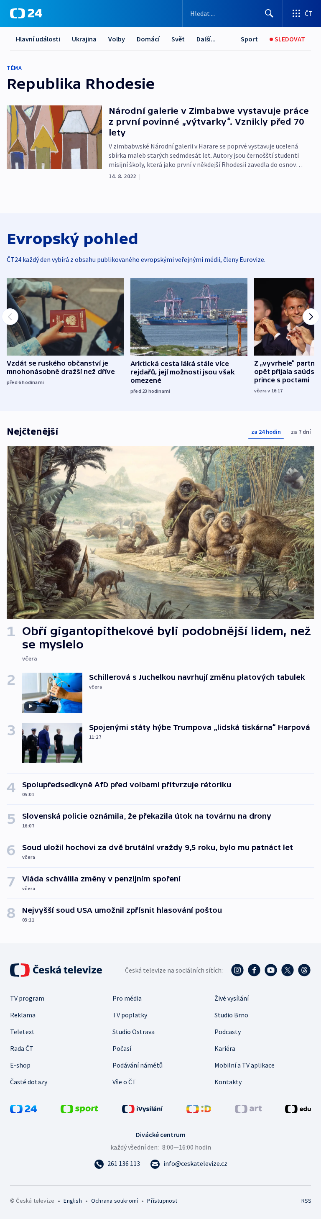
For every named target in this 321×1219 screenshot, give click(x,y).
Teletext (22, 1031)
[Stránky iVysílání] (142, 1108)
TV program (27, 998)
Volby (116, 39)
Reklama (23, 1015)
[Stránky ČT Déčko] (198, 1108)
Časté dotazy (28, 1082)
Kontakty (228, 1082)
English (73, 1200)
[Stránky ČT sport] (79, 1108)
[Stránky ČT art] (248, 1108)
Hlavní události (38, 39)
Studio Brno (231, 1015)
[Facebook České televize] (254, 970)
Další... (206, 39)
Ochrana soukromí (114, 1200)
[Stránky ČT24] (23, 1108)
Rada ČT (21, 1048)
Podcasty (227, 1031)
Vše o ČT (124, 1082)
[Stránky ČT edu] (298, 1108)
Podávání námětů (137, 1065)
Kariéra (224, 1048)
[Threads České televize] (304, 970)
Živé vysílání (231, 998)
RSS (306, 1200)
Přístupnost (162, 1200)
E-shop (20, 1065)
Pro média (127, 998)
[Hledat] (269, 13)
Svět (178, 39)
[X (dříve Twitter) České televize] (287, 970)
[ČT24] (26, 13)
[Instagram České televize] (237, 970)
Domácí (148, 39)
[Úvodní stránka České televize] (57, 970)
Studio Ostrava (133, 1031)
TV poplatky (129, 1015)
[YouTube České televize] (271, 970)
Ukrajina (84, 39)
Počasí (121, 1048)
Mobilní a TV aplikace (244, 1065)
